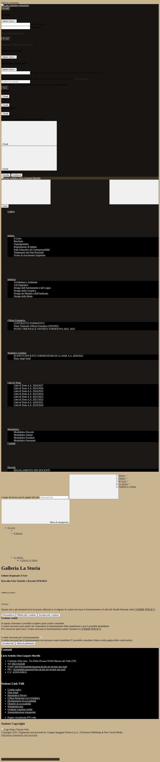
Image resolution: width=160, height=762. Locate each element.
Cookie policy (14, 689)
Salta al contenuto (10, 2)
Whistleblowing (15, 706)
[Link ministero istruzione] (15, 5)
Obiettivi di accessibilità (19, 703)
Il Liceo (122, 481)
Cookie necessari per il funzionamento (20, 637)
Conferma (16, 175)
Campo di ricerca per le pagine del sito (20, 497)
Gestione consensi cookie (20, 709)
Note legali (13, 692)
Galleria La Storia (29, 560)
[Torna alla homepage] (80, 178)
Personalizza (8, 615)
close (4, 206)
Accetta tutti (49, 615)
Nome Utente (37, 24)
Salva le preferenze (25, 643)
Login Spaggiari (81, 79)
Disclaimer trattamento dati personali (19, 735)
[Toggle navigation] (26, 192)
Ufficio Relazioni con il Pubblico (24, 698)
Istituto (122, 478)
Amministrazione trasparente (22, 712)
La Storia (123, 484)
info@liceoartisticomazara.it (41, 666)
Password (35, 27)
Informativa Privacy (17, 695)
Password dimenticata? (12, 33)
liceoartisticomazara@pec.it (39, 669)
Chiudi (5, 96)
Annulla (5, 175)
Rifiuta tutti (26, 615)
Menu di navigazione (59, 522)
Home (122, 475)
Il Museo (18, 533)
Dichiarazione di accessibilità (22, 701)
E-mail (34, 72)
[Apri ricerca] (134, 192)
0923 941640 (18, 664)
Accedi (5, 8)
